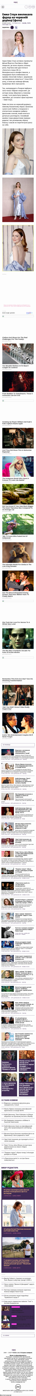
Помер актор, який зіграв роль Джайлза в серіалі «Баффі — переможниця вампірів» (26, 1065)
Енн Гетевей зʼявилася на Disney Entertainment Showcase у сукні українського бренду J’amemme (24, 1037)
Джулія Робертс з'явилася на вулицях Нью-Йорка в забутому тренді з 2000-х (24, 901)
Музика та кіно (6, 23)
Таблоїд (25, 759)
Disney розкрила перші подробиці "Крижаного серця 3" (23, 943)
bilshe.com (16, 1352)
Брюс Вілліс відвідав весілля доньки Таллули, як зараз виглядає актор (24, 1004)
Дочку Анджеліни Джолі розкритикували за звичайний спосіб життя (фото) (23, 1318)
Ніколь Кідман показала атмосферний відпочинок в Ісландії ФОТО (24, 766)
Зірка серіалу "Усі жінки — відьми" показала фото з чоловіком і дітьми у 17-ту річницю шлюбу (24, 974)
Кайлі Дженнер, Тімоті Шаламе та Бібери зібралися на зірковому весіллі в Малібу (23, 781)
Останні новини (9, 1100)
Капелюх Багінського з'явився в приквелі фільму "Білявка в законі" (9, 1065)
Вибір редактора (9, 1168)
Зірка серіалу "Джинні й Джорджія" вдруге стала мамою (23, 915)
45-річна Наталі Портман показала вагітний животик (17, 1230)
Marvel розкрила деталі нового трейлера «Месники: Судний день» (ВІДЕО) (23, 989)
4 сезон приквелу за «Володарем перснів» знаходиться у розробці (9, 1086)
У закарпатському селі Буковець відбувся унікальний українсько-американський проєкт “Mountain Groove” (17, 1262)
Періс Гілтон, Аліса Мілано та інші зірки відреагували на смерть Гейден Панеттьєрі (24, 854)
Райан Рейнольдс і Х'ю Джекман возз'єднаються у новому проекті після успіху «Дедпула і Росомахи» (26, 1089)
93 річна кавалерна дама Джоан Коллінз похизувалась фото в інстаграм (16, 1191)
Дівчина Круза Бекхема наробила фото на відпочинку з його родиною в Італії (23, 826)
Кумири (23, 934)
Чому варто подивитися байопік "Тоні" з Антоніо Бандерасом (23, 957)
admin (25, 933)
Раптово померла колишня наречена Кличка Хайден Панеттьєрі (24, 929)
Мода (23, 818)
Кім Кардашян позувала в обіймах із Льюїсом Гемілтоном (24, 795)
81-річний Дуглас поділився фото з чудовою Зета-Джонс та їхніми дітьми (23, 1020)
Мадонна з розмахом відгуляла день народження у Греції (22, 752)
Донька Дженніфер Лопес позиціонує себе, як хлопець (21, 1325)
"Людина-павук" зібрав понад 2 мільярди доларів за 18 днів (24, 870)
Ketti (13, 759)
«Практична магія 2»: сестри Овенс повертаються (22, 884)
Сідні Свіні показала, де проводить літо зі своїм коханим (23, 841)
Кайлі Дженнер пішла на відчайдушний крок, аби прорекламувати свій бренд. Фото (23, 810)
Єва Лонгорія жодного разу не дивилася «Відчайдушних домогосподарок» (21, 1309)
